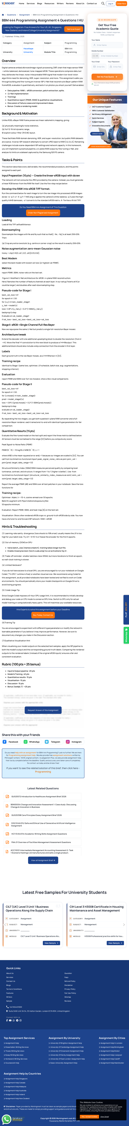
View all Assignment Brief (42, 860)
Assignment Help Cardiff (110, 1059)
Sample (9, 1001)
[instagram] (21, 1020)
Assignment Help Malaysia (15, 1086)
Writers (60, 3)
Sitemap (67, 997)
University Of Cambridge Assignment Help (67, 1047)
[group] (32, 925)
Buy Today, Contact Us (43, 615)
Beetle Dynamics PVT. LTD (69, 1121)
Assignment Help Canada (15, 1083)
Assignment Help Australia (15, 1090)
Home (21, 3)
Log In (110, 3)
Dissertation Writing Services (17, 1047)
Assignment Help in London (111, 1043)
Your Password (113, 62)
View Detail (104, 1116)
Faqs (66, 977)
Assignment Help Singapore (16, 1079)
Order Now (121, 3)
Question (68, 973)
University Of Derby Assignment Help (65, 1055)
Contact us (92, 3)
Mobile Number (97, 51)
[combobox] (95, 56)
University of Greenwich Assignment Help (67, 1051)
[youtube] (10, 1020)
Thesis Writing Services (14, 1051)
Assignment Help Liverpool (111, 1055)
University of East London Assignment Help (67, 1059)
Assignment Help (12, 1043)
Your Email (96, 62)
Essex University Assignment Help (63, 1063)
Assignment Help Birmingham (112, 1047)
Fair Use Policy (70, 993)
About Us (80, 3)
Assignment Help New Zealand (17, 1098)
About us (10, 973)
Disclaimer (68, 985)
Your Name (96, 40)
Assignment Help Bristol (110, 1051)
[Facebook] (7, 1020)
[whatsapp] (14, 1020)
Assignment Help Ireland (15, 1094)
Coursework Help (12, 1063)
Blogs (39, 3)
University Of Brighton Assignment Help (66, 1043)
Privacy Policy (69, 989)
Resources (49, 3)
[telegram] (17, 1020)
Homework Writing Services (16, 1059)
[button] (103, 3)
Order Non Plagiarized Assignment (43, 212)
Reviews (70, 3)
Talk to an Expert (73, 29)
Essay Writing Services (14, 1055)
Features (9, 993)
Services (31, 3)
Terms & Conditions (14, 989)
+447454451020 (15, 1007)
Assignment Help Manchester (112, 1063)
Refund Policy (69, 981)
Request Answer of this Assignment (43, 710)
